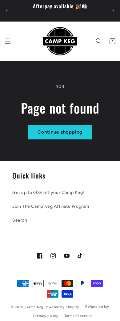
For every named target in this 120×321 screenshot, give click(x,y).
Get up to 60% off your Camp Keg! (48, 192)
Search (19, 220)
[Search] (99, 41)
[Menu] (7, 41)
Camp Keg (35, 307)
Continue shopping (60, 132)
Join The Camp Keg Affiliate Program (50, 206)
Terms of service (78, 316)
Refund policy (97, 307)
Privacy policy (45, 316)
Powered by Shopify (62, 307)
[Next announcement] (113, 11)
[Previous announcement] (7, 11)
